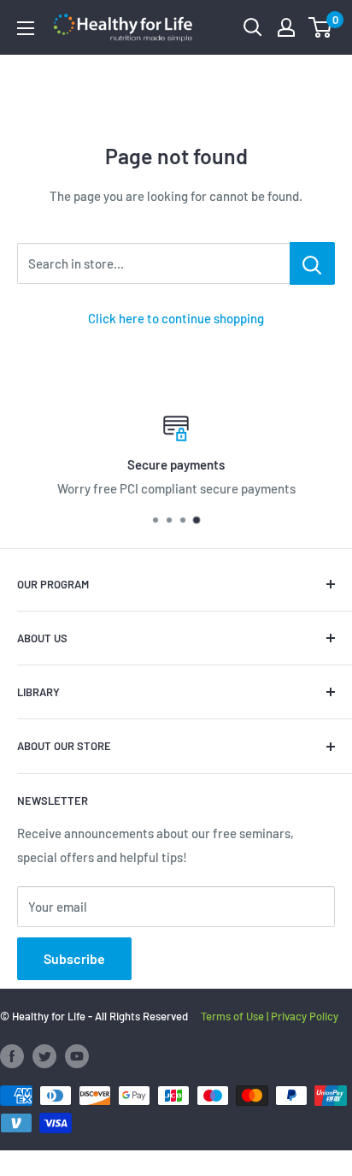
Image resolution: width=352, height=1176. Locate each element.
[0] (320, 27)
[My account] (286, 27)
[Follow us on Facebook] (12, 1056)
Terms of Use (232, 1016)
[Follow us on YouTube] (77, 1056)
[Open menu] (25, 28)
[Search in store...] (312, 263)
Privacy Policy (304, 1016)
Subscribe (74, 958)
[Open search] (252, 27)
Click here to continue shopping (176, 318)
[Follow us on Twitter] (44, 1056)
